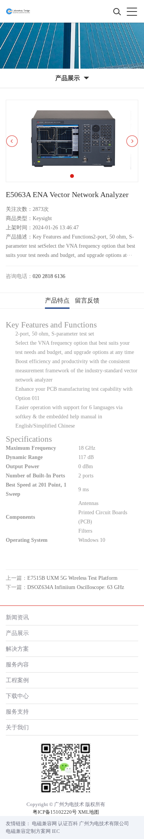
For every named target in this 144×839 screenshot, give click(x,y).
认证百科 (68, 823)
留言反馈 (87, 300)
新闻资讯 (17, 617)
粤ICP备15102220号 (55, 812)
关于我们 (17, 727)
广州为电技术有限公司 (104, 823)
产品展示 (17, 633)
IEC (56, 831)
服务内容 (17, 664)
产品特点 (57, 300)
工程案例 (17, 680)
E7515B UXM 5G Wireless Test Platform (72, 578)
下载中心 (17, 696)
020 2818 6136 (49, 276)
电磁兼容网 (44, 823)
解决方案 (17, 648)
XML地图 (88, 812)
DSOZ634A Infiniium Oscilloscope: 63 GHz (75, 587)
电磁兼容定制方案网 (28, 831)
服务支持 (17, 711)
